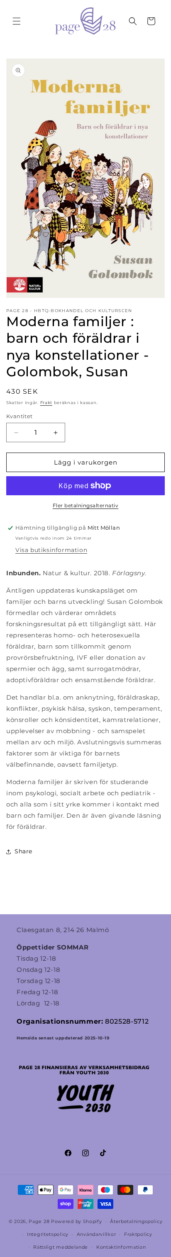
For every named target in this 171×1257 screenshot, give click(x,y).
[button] (16, 21)
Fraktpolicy (138, 1234)
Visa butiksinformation (51, 550)
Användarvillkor (96, 1234)
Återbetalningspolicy (136, 1221)
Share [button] (23, 851)
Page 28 (40, 1221)
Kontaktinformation (121, 1247)
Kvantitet (19, 416)
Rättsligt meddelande (60, 1247)
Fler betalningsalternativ (86, 505)
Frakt (46, 402)
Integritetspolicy (47, 1234)
